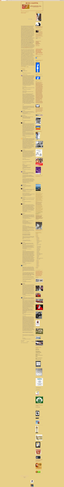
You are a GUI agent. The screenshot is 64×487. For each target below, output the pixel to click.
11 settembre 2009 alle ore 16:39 (26, 281)
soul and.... (23, 137)
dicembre (38, 237)
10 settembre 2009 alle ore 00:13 (26, 211)
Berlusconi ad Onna (38, 249)
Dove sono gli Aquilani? (39, 244)
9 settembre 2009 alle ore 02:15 (26, 85)
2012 (36, 234)
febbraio (37, 265)
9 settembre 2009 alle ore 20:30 (26, 201)
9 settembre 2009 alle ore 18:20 (26, 186)
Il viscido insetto (38, 250)
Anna (22, 187)
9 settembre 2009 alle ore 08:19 (26, 89)
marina (23, 296)
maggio (37, 262)
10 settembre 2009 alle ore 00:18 (26, 218)
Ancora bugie (38, 256)
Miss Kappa (32, 3)
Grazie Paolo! (38, 251)
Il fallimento (38, 242)
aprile (37, 263)
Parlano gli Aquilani (38, 254)
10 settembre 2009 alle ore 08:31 (26, 223)
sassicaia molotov (24, 74)
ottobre (37, 239)
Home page (28, 341)
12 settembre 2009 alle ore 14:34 (26, 295)
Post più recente (22, 341)
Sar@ (22, 110)
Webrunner (23, 184)
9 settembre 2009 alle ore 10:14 (26, 113)
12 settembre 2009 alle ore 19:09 (26, 314)
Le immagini (38, 255)
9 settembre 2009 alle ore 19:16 (26, 191)
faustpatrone (23, 264)
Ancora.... (37, 243)
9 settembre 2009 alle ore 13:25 (26, 120)
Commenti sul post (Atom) (25, 342)
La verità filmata (38, 248)
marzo (37, 264)
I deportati (38, 257)
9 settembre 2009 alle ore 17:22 (26, 169)
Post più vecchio (33, 341)
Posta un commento (23, 340)
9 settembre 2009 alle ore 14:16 (26, 148)
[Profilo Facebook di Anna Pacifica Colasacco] (36, 58)
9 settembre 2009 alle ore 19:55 (26, 195)
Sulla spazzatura (38, 241)
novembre (38, 238)
